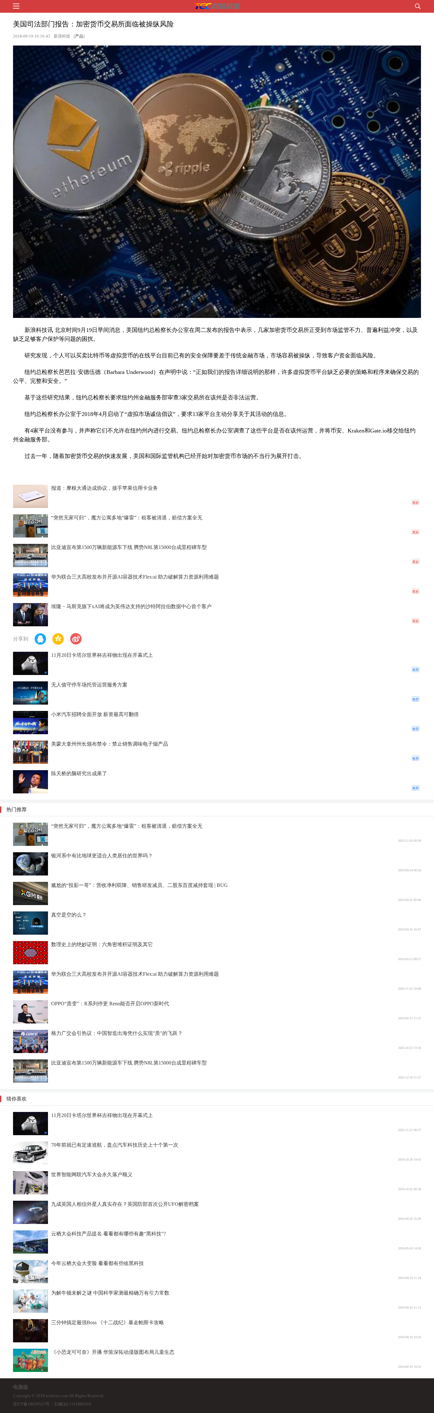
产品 (79, 36)
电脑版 (20, 1387)
